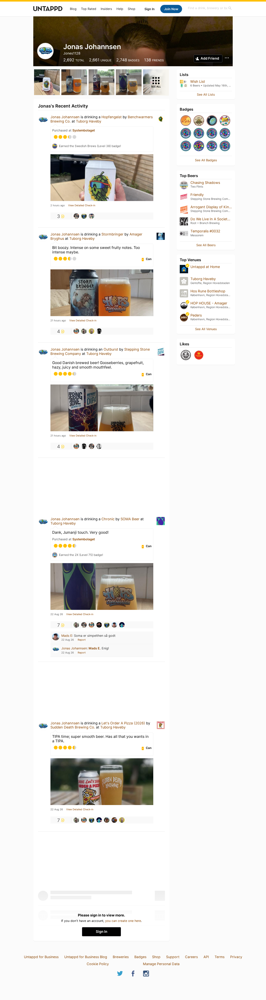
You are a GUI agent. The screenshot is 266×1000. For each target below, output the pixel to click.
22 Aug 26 (56, 614)
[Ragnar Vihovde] (114, 820)
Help (119, 9)
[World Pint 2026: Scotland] (225, 133)
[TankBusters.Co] (186, 355)
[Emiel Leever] (91, 331)
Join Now (171, 9)
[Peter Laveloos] (84, 331)
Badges (140, 957)
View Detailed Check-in (81, 205)
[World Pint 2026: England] (212, 146)
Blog (73, 9)
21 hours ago (58, 320)
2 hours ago (57, 205)
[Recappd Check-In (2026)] (225, 121)
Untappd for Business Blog (85, 957)
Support (172, 957)
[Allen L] (76, 331)
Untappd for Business (41, 957)
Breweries (121, 957)
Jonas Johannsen (65, 117)
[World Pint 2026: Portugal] (186, 133)
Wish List (197, 81)
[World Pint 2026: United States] (199, 146)
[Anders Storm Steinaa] (91, 216)
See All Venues (206, 329)
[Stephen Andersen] (76, 216)
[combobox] (209, 8)
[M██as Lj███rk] (99, 331)
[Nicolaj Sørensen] (99, 625)
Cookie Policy (98, 964)
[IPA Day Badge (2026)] (199, 121)
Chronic (108, 519)
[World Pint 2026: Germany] (212, 133)
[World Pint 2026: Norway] (186, 146)
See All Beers (206, 245)
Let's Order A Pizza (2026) (123, 723)
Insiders (106, 9)
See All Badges (206, 160)
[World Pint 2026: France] (225, 146)
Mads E (66, 636)
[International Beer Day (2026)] (212, 121)
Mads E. (95, 648)
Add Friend (210, 58)
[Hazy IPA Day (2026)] (186, 121)
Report (82, 639)
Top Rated (88, 9)
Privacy (236, 957)
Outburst (111, 349)
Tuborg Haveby (88, 121)
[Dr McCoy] (84, 216)
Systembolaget (83, 130)
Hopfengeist (111, 117)
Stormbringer (112, 234)
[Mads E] (114, 625)
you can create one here (123, 921)
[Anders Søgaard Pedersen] (106, 820)
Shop (131, 9)
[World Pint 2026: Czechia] (199, 133)
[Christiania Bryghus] (199, 355)
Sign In (149, 9)
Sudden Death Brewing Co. (72, 727)
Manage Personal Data (161, 964)
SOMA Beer (130, 519)
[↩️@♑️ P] (122, 625)
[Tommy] (99, 446)
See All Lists (206, 94)
